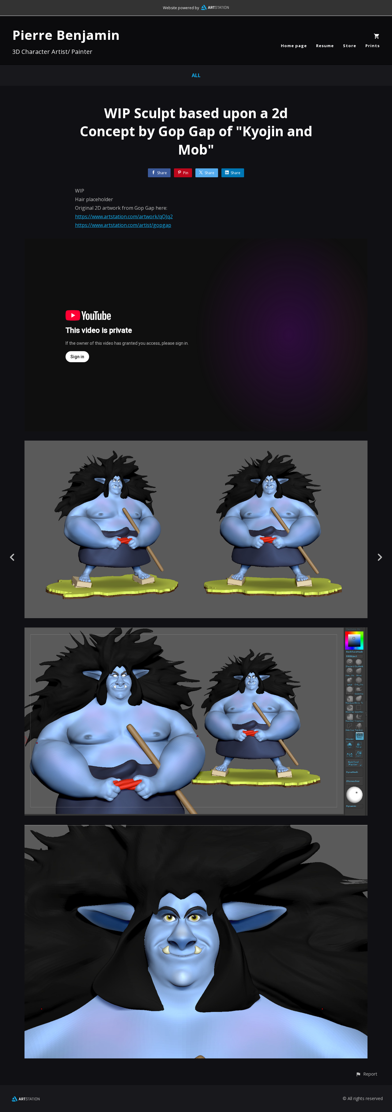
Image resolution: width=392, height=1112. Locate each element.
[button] (366, 1074)
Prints (372, 45)
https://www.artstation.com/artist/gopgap (123, 225)
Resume (325, 45)
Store (349, 45)
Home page (294, 45)
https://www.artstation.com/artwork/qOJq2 (124, 216)
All (196, 75)
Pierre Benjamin (66, 34)
